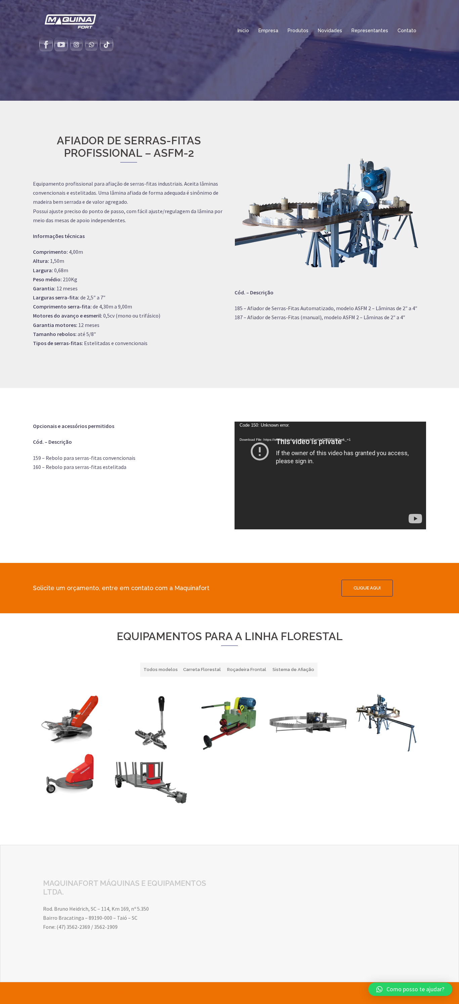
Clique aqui (367, 587)
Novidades (330, 30)
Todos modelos (160, 669)
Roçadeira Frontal (246, 669)
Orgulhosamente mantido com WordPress (86, 993)
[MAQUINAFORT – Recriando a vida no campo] (70, 20)
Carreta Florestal (202, 669)
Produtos (298, 30)
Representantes (369, 30)
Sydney (162, 993)
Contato (407, 30)
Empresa (268, 30)
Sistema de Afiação (293, 669)
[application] (330, 475)
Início (243, 30)
